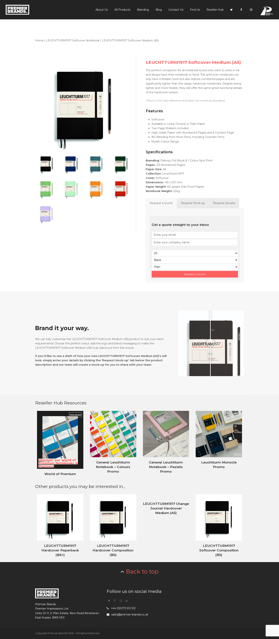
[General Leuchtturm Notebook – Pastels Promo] (166, 442)
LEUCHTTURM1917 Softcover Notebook (72, 40)
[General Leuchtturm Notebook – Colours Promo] (113, 442)
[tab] (161, 203)
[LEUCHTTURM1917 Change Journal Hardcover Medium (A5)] (166, 525)
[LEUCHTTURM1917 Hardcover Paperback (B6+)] (60, 525)
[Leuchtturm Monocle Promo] (219, 442)
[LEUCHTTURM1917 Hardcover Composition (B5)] (113, 525)
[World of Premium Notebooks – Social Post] (60, 442)
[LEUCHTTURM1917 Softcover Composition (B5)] (219, 525)
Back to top (142, 571)
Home (39, 40)
